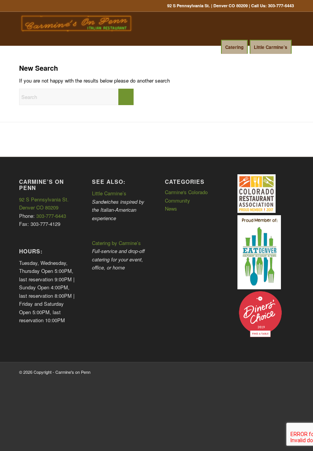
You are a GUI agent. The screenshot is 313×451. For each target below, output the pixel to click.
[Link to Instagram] (288, 60)
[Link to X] (265, 60)
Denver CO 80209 (38, 207)
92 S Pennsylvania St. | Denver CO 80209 (207, 5)
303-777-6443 (281, 5)
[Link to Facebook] (276, 60)
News (171, 208)
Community (177, 200)
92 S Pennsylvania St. (44, 199)
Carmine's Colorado (186, 192)
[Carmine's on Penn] (76, 28)
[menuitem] (61, 51)
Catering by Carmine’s (116, 243)
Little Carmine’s (109, 193)
